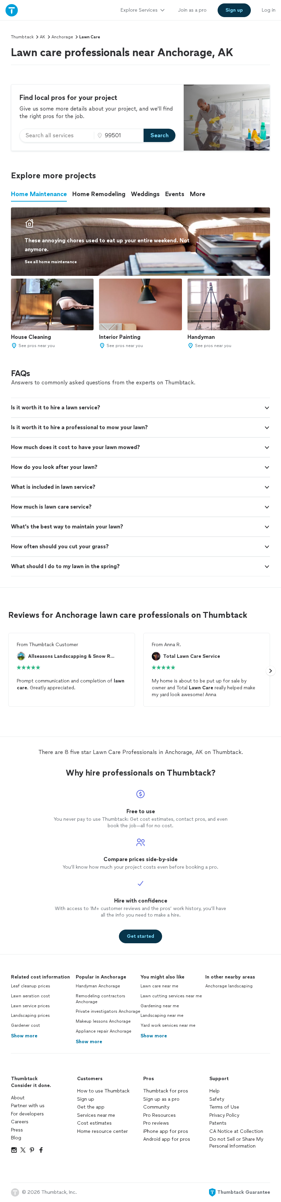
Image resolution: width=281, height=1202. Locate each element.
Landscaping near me (161, 1015)
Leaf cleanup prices (30, 986)
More (197, 194)
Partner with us (28, 1106)
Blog (16, 1138)
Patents (218, 1123)
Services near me (96, 1115)
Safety (216, 1099)
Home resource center (102, 1131)
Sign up (85, 1099)
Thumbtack (22, 37)
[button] (140, 407)
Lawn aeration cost (30, 996)
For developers (27, 1114)
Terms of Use (224, 1107)
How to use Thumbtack (103, 1091)
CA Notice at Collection (236, 1131)
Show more (24, 1036)
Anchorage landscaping (229, 986)
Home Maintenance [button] (39, 194)
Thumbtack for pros (165, 1091)
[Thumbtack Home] (11, 10)
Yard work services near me (167, 1025)
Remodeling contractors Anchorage (100, 999)
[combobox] (57, 135)
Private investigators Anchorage (108, 1011)
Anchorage (62, 37)
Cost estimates (94, 1123)
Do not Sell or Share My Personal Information (236, 1142)
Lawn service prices (30, 1005)
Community (156, 1107)
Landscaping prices (30, 1015)
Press (17, 1130)
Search (159, 135)
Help (214, 1091)
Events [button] (174, 194)
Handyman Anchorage (98, 986)
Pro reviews (156, 1123)
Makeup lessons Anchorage (103, 1021)
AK (42, 37)
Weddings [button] (145, 194)
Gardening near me (159, 1005)
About (18, 1098)
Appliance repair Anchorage (103, 1031)
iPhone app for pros (165, 1131)
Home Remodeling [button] (98, 194)
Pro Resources (159, 1115)
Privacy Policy (224, 1115)
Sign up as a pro (161, 1099)
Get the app (91, 1107)
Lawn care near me (159, 986)
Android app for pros (166, 1139)
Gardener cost (25, 1025)
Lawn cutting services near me (171, 996)
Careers (19, 1122)
